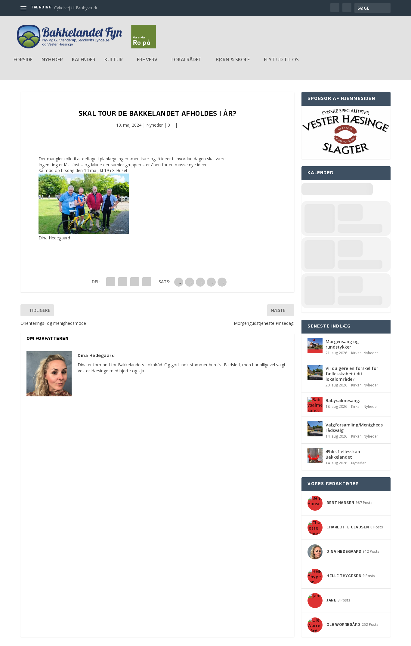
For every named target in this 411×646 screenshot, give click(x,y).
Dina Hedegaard (54, 238)
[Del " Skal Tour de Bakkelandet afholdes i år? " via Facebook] (111, 282)
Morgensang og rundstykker (342, 344)
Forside (23, 60)
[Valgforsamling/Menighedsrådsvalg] (315, 428)
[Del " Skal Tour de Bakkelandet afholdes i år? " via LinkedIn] (123, 282)
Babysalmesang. (343, 400)
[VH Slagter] (345, 156)
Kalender (83, 60)
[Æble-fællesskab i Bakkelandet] (315, 455)
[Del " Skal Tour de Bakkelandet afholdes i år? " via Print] (147, 282)
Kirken (356, 352)
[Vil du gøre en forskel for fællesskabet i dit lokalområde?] (315, 372)
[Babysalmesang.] (315, 404)
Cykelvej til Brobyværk (75, 8)
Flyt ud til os (281, 60)
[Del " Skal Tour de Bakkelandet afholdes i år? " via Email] (135, 282)
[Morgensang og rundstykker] (315, 345)
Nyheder (52, 60)
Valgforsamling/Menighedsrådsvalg (354, 427)
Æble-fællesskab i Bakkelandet (344, 454)
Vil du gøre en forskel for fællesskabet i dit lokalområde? (352, 373)
